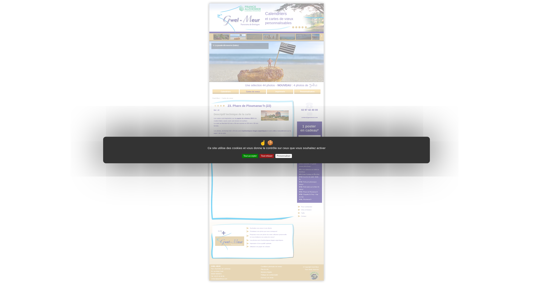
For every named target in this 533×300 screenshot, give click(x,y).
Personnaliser (284, 156)
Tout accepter (250, 156)
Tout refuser (266, 156)
